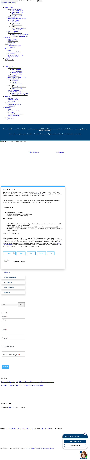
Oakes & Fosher (33, 152)
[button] (13, 272)
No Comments (60, 152)
